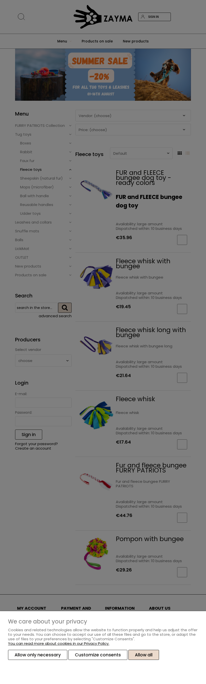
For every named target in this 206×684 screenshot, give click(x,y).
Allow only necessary (38, 655)
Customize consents (98, 655)
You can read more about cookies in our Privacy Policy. (58, 643)
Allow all (143, 655)
